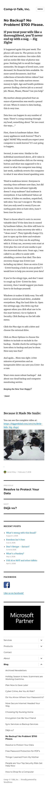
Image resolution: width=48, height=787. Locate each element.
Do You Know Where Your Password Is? (24, 697)
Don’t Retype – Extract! (18, 546)
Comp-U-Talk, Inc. (17, 9)
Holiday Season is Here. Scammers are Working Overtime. (24, 677)
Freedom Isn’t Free (15, 539)
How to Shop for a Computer (19, 772)
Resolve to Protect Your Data (19, 745)
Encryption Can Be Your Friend (20, 718)
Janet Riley (11, 472)
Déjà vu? (9, 730)
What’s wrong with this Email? (21, 533)
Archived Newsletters (16, 670)
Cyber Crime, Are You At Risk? (20, 691)
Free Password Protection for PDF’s (22, 751)
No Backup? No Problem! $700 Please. (21, 737)
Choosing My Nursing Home (19, 712)
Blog (6, 664)
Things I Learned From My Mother (22, 757)
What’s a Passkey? (15, 553)
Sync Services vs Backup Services (21, 724)
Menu (40, 9)
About (7, 658)
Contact (8, 652)
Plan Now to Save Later (16, 685)
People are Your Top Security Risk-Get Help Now (23, 764)
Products (8, 646)
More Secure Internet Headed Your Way (22, 704)
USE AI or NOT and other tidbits (21, 560)
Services (8, 640)
